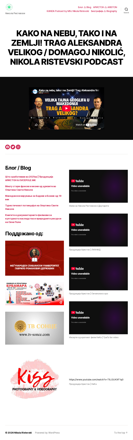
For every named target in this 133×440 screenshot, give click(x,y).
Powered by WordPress (47, 432)
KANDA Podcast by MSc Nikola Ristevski (68, 11)
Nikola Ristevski (23, 432)
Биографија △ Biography (104, 11)
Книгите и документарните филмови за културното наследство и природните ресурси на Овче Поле (33, 218)
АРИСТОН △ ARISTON (105, 7)
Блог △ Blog (84, 7)
